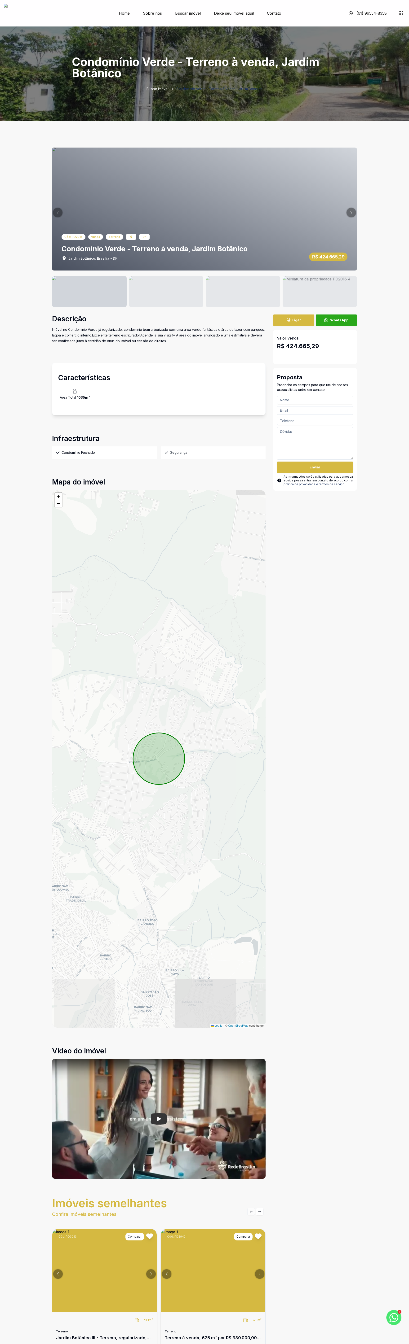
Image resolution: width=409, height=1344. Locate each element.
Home (124, 13)
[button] (57, 212)
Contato (274, 13)
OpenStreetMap (238, 1025)
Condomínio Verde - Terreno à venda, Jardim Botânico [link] (219, 89)
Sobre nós (152, 13)
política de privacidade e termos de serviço (314, 484)
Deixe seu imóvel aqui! (234, 13)
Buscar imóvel (188, 13)
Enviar (315, 467)
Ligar (296, 320)
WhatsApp (339, 320)
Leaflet (218, 1025)
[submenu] (400, 13)
